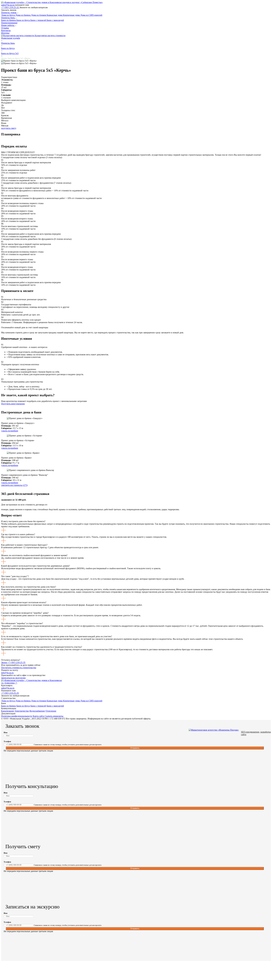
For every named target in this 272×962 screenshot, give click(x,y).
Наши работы (8, 25)
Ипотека (5, 33)
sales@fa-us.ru (8, 5)
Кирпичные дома (71, 15)
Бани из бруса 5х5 (10, 53)
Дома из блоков (39, 15)
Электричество (21, 711)
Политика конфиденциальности (16, 716)
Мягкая (4, 125)
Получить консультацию (13, 403)
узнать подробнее (9, 431)
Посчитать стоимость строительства (18, 667)
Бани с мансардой (55, 20)
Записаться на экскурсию (13, 678)
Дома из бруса (8, 15)
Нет (3, 108)
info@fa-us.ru (7, 672)
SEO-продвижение (250, 732)
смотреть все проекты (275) (14, 485)
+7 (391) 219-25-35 (10, 7)
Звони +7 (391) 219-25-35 (13, 662)
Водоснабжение (37, 711)
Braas (3, 123)
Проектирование (9, 23)
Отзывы (5, 28)
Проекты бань (8, 17)
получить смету (8, 128)
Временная (6, 118)
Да (2, 105)
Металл (4, 120)
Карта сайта (38, 716)
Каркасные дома (55, 15)
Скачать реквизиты (54, 716)
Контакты (6, 30)
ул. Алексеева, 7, (9, 683)
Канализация (7, 711)
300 (3, 113)
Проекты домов (9, 12)
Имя (5, 732)
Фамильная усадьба (10, 38)
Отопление (50, 711)
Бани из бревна (8, 20)
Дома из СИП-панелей (91, 15)
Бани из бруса (23, 20)
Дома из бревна (23, 15)
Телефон (7, 741)
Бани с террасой (38, 20)
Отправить (134, 748)
